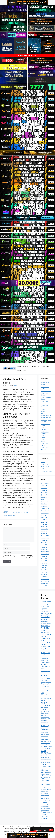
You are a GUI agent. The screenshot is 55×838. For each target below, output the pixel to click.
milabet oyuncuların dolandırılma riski (44, 755)
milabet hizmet (43, 715)
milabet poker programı (45, 760)
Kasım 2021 (44, 572)
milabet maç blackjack (45, 734)
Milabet (19, 366)
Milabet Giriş (26, 366)
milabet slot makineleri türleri (46, 772)
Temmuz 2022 (45, 554)
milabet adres (44, 621)
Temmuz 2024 (45, 510)
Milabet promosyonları (46, 765)
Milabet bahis (45, 626)
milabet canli (44, 636)
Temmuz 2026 (45, 483)
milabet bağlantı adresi (45, 632)
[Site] (27, 93)
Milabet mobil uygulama (46, 744)
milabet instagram (45, 718)
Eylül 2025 (44, 488)
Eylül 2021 (44, 576)
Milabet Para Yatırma (45, 757)
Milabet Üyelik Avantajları (46, 808)
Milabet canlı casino (45, 643)
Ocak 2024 (44, 524)
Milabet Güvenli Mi (8, 514)
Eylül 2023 (44, 533)
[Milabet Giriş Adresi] (9, 368)
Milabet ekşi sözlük (45, 669)
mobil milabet (44, 818)
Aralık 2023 (44, 526)
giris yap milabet (44, 611)
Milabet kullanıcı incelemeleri (44, 730)
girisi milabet (44, 608)
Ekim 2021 (44, 574)
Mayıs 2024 (44, 515)
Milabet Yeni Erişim (46, 415)
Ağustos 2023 (45, 535)
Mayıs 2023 (44, 542)
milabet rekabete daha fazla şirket (46, 769)
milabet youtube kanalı (45, 806)
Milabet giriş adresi (45, 687)
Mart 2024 (44, 520)
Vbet (22, 427)
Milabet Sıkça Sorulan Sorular (45, 778)
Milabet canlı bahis (45, 639)
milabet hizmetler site (45, 717)
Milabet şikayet (46, 812)
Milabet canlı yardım (45, 658)
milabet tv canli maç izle (46, 785)
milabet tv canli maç (45, 784)
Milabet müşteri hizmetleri (46, 746)
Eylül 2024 (44, 506)
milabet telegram (45, 780)
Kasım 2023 (44, 529)
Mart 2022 (44, 563)
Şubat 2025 (44, 495)
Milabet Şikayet (45, 366)
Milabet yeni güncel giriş (45, 803)
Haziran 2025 (44, 490)
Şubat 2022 (44, 565)
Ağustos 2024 (45, 508)
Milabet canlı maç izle (46, 650)
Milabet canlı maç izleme (45, 654)
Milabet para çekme (46, 759)
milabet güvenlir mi (45, 713)
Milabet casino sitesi (45, 667)
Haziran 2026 (44, 485)
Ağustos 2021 (45, 579)
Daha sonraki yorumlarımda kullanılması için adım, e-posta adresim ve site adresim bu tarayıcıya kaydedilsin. (19, 556)
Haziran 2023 (44, 540)
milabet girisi (44, 680)
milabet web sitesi (44, 791)
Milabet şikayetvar (44, 815)
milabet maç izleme (44, 737)
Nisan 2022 (44, 560)
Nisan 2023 (44, 545)
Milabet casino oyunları (45, 663)
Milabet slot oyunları (45, 774)
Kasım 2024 (44, 501)
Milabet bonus (46, 634)
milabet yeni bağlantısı (45, 798)
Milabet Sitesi (44, 770)
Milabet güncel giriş (45, 704)
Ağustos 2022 (45, 551)
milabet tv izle (44, 787)
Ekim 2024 (44, 504)
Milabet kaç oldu (45, 727)
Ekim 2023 (44, 531)
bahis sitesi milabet (46, 601)
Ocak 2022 (44, 567)
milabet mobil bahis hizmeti (46, 741)
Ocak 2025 (44, 497)
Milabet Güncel (45, 695)
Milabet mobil (44, 739)
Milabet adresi (46, 624)
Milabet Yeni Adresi (21, 370)
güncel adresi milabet (46, 613)
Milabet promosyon (45, 762)
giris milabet (43, 609)
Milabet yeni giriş (45, 800)
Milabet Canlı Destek (45, 648)
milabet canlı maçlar (45, 656)
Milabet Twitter (35, 366)
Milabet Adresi (45, 382)
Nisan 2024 (44, 517)
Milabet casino (44, 660)
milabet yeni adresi (45, 796)
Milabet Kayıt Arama (46, 417)
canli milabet (44, 603)
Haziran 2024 (44, 513)
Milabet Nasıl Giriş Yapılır (9, 512)
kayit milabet (45, 617)
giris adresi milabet (45, 606)
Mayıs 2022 (44, 558)
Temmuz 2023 (45, 538)
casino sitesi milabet (45, 604)
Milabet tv (44, 782)
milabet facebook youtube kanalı (45, 672)
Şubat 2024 (44, 522)
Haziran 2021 (44, 583)
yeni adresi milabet (45, 819)
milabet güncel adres (45, 696)
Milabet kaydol (44, 720)
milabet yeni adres (45, 795)
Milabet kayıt (44, 722)
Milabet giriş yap (45, 692)
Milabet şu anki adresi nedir (22, 512)
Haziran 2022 (44, 556)
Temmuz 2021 (45, 581)
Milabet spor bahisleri (46, 775)
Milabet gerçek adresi (46, 677)
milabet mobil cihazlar (45, 743)
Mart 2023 (44, 547)
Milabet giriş (45, 684)
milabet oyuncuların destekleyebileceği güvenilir (46, 753)
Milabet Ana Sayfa (46, 391)
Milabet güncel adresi (46, 700)
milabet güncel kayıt (44, 707)
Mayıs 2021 (44, 585)
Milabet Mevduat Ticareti (9, 515)
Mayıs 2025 (44, 492)
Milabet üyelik (45, 810)
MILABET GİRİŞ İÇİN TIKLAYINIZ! (27, 55)
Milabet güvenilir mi (45, 710)
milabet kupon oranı (44, 732)
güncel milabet (45, 615)
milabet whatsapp (44, 793)
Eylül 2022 (44, 549)
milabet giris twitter (46, 682)
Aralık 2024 (44, 499)
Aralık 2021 (44, 570)
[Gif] (27, 152)
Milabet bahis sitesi (46, 629)
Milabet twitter (46, 789)
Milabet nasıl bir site (45, 750)
